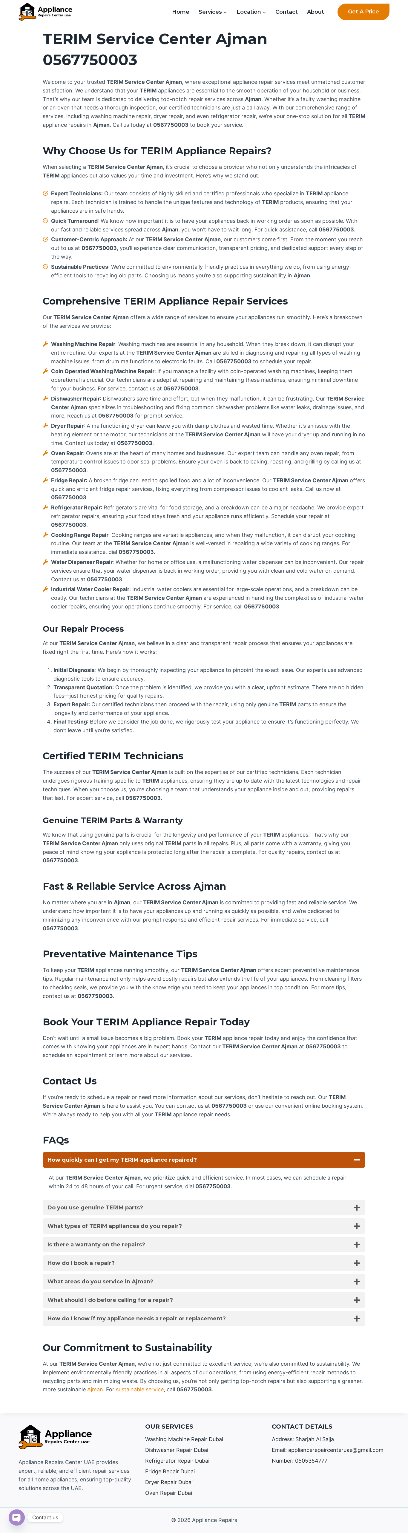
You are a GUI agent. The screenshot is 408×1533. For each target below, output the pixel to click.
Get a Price (363, 11)
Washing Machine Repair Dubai (184, 1439)
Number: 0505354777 (299, 1461)
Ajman (95, 1389)
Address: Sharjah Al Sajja (303, 1439)
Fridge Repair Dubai (170, 1471)
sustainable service (140, 1389)
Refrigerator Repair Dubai (177, 1461)
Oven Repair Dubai (168, 1493)
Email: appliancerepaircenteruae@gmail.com (328, 1450)
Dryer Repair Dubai (169, 1482)
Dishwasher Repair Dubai (176, 1450)
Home (180, 12)
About (315, 12)
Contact (286, 12)
